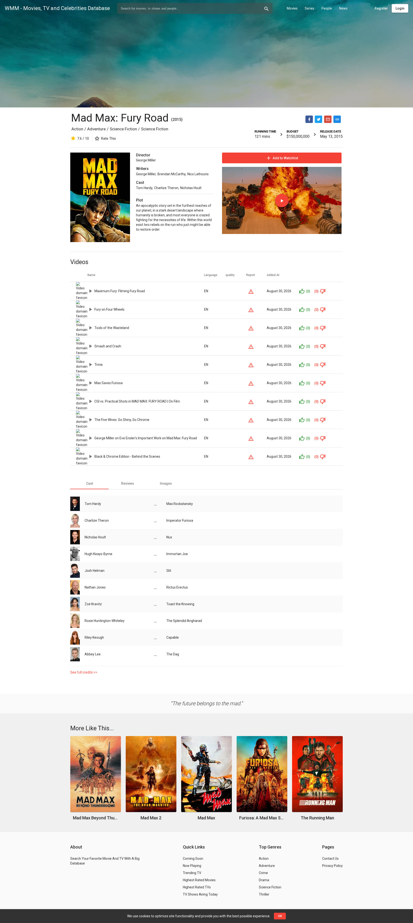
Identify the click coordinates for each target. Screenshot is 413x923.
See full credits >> (83, 672)
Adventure (96, 129)
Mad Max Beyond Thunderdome (96, 817)
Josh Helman (94, 571)
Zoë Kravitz (93, 604)
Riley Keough (94, 637)
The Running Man (317, 817)
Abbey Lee (93, 654)
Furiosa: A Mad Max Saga (262, 817)
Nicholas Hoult (190, 188)
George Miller (146, 160)
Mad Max (206, 817)
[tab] (89, 483)
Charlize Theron (166, 188)
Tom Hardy (144, 188)
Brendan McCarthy (171, 174)
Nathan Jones (95, 587)
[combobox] (194, 8)
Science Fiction (123, 129)
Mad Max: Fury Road (121, 117)
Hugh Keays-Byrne (98, 554)
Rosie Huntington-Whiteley (105, 621)
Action (77, 129)
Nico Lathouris (198, 174)
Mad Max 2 (151, 817)
